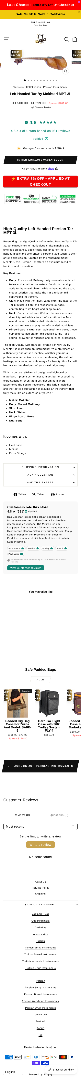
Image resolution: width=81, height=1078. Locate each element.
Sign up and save (39, 904)
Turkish (40, 941)
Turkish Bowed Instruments (40, 954)
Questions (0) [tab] (59, 814)
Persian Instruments (55, 87)
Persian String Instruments (40, 987)
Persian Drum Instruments (40, 1008)
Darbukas (40, 927)
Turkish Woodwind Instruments (40, 961)
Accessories (40, 934)
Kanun (40, 1028)
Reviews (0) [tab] (22, 814)
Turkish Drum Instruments (40, 968)
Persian (40, 980)
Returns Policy (40, 887)
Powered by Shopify (40, 1074)
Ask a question (40, 474)
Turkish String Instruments (40, 947)
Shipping (40, 893)
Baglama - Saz (40, 913)
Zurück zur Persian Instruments (43, 766)
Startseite (18, 87)
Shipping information (40, 467)
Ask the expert (40, 482)
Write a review (40, 844)
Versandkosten (43, 107)
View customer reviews (25, 567)
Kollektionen (33, 87)
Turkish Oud (40, 1014)
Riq (41, 1035)
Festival (40, 1021)
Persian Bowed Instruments (40, 994)
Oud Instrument (40, 920)
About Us (40, 881)
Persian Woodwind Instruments (40, 1001)
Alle (40, 679)
